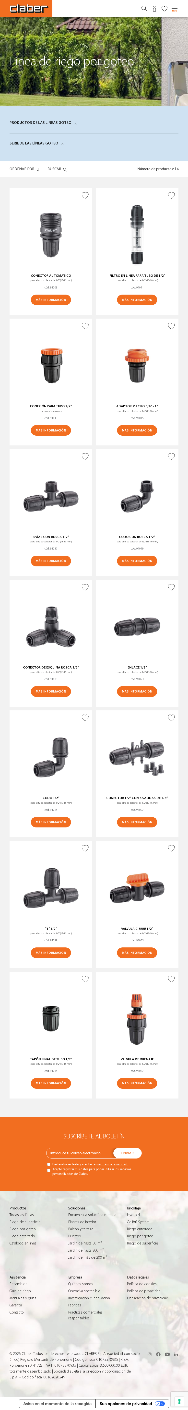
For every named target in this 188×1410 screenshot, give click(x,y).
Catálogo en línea (23, 1243)
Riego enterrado (22, 1236)
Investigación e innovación (89, 1298)
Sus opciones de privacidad (126, 1403)
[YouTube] (167, 1354)
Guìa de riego (20, 1291)
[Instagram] (149, 1354)
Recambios (18, 1284)
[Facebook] (158, 1354)
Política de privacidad (144, 1291)
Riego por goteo (23, 1229)
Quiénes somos (80, 1284)
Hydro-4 (133, 1215)
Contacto (17, 1312)
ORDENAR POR (22, 169)
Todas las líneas (22, 1215)
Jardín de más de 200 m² (87, 1257)
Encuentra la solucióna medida (92, 1215)
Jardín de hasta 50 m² (85, 1243)
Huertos (74, 1236)
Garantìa (16, 1305)
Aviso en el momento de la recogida (57, 1403)
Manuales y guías (23, 1298)
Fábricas (74, 1305)
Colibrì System (138, 1222)
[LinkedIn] (176, 1354)
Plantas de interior (82, 1222)
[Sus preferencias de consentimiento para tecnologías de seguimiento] (179, 1401)
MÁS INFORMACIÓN (51, 300)
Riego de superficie (25, 1222)
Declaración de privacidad (147, 1298)
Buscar (54, 169)
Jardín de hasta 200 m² (86, 1250)
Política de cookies (142, 1284)
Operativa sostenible (84, 1291)
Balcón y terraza (80, 1229)
